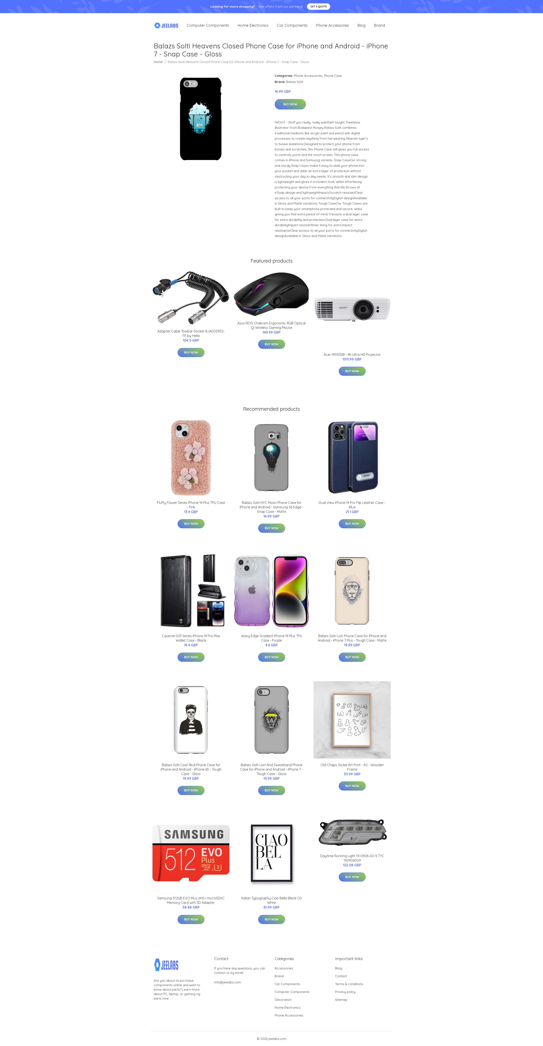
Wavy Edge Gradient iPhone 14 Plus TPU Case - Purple (271, 638)
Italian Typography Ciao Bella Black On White (271, 900)
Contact (341, 976)
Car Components (292, 25)
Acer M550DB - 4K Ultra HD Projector (352, 354)
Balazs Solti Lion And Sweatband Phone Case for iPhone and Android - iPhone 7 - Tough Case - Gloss (271, 769)
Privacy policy (345, 992)
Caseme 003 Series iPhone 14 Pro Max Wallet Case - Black (191, 638)
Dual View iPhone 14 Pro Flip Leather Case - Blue (352, 505)
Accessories (284, 968)
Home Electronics (253, 25)
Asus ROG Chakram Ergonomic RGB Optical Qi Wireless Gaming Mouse (271, 325)
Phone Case (333, 76)
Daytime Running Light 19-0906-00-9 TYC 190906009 (352, 858)
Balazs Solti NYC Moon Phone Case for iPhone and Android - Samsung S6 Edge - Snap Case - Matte (271, 507)
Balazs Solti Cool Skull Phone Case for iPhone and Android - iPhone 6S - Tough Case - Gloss (191, 769)
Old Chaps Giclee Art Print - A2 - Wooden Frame (352, 767)
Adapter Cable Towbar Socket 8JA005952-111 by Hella (191, 333)
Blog (361, 25)
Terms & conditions (349, 984)
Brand (379, 25)
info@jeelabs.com (227, 982)
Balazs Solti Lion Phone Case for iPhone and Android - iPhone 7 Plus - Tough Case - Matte (352, 638)
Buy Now (290, 104)
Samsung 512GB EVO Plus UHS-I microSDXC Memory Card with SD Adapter (191, 900)
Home (158, 62)
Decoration (283, 1000)
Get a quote (318, 6)
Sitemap (341, 1000)
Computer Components (208, 25)
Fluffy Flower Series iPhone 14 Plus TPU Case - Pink (191, 505)
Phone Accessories (332, 25)
